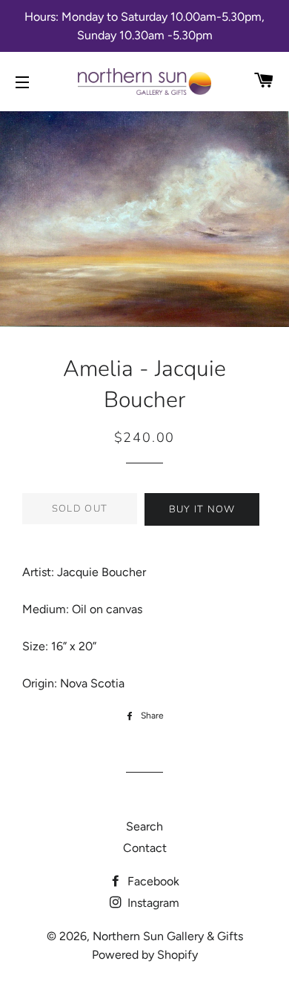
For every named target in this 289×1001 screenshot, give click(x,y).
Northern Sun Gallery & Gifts (168, 936)
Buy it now (202, 509)
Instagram (151, 903)
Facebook (151, 881)
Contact (145, 848)
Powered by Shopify (145, 955)
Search (144, 826)
